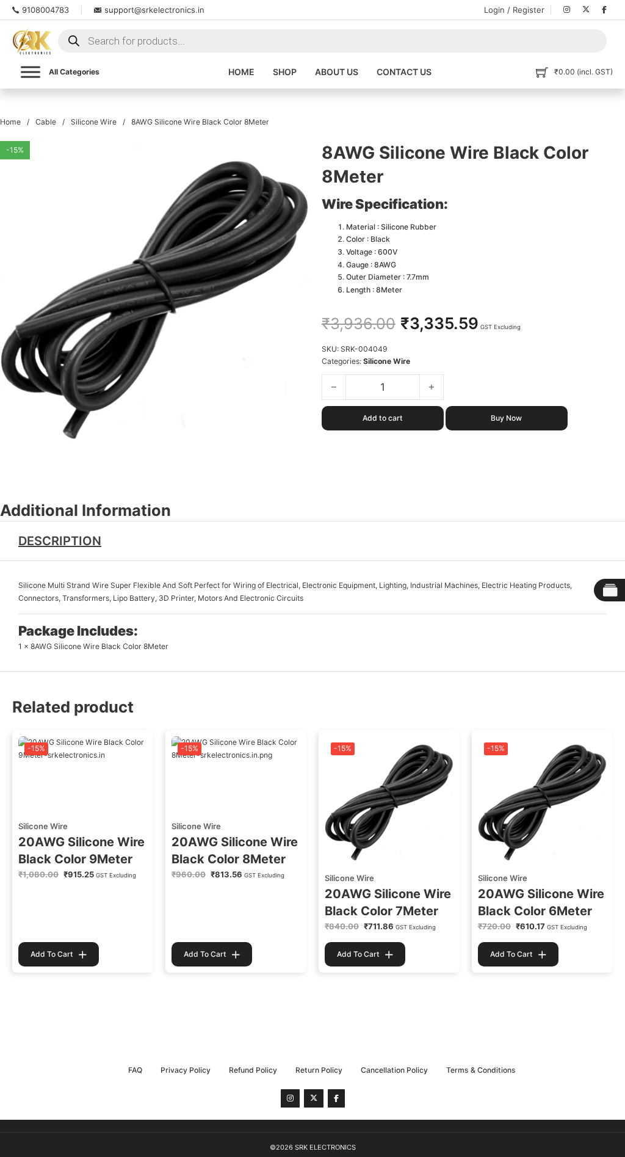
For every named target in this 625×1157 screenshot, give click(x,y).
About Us (336, 72)
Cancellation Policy (394, 1070)
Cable (45, 121)
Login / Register (514, 10)
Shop (285, 72)
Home (241, 72)
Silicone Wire (94, 121)
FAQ (135, 1070)
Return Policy (318, 1070)
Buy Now (506, 418)
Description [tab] (59, 541)
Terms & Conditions (481, 1070)
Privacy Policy (186, 1070)
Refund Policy (253, 1070)
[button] (293, 157)
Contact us (404, 72)
